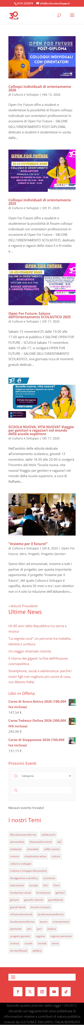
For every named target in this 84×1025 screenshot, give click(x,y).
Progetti (33, 554)
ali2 (59, 842)
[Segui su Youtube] (54, 991)
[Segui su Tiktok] (66, 991)
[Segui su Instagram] (42, 991)
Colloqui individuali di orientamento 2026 (39, 88)
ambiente (16, 849)
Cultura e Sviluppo (25, 94)
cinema (14, 856)
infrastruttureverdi (21, 914)
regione (40, 936)
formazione (43, 892)
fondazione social (20, 892)
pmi (29, 929)
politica (51, 929)
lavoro (43, 921)
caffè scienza (52, 849)
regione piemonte (61, 936)
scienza (14, 943)
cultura (56, 856)
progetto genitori (20, 936)
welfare (37, 950)
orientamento (61, 921)
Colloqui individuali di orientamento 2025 (39, 202)
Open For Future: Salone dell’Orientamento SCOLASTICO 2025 (39, 315)
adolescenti (48, 834)
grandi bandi (17, 907)
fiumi (56, 885)
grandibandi (55, 900)
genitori (60, 892)
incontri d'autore (40, 907)
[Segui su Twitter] (29, 991)
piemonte (16, 929)
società (42, 943)
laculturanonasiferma (51, 914)
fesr (45, 885)
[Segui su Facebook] (17, 991)
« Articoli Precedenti (23, 606)
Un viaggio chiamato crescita (29, 651)
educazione (17, 885)
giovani (14, 900)
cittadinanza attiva (35, 856)
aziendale (33, 849)
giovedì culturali (33, 900)
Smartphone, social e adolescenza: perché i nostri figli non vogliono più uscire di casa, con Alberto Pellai (40, 676)
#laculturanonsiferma (23, 834)
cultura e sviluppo (20, 863)
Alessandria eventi (41, 842)
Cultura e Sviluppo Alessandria (28, 871)
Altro (23, 554)
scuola (28, 943)
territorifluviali (18, 950)
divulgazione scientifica (24, 878)
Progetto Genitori (53, 554)
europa (33, 885)
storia (55, 943)
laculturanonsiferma (22, 921)
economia (49, 878)
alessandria (17, 842)
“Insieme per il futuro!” (28, 543)
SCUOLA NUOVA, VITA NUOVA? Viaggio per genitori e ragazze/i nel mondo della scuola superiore (41, 430)
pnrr (39, 929)
